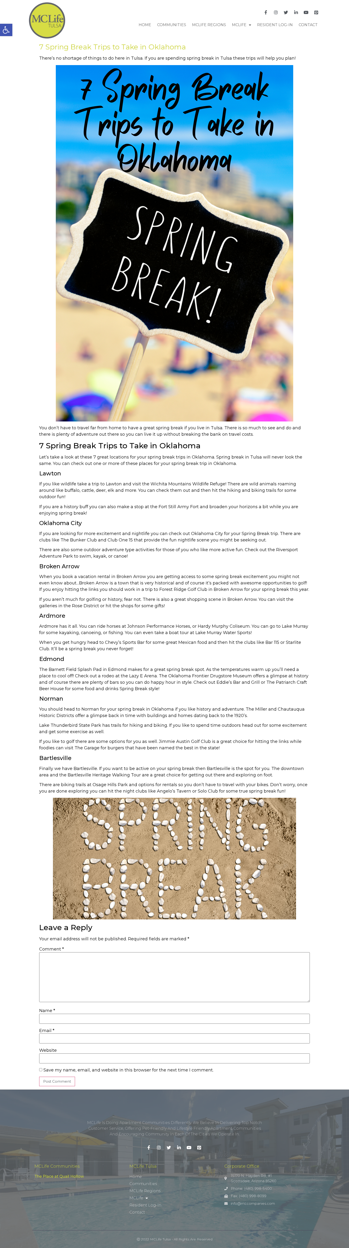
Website (48, 1050)
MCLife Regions (209, 25)
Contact (308, 25)
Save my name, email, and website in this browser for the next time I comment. (128, 1070)
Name (47, 1011)
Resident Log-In (275, 25)
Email (46, 1030)
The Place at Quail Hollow (59, 1176)
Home (145, 25)
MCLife (239, 25)
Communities (171, 25)
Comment (51, 949)
